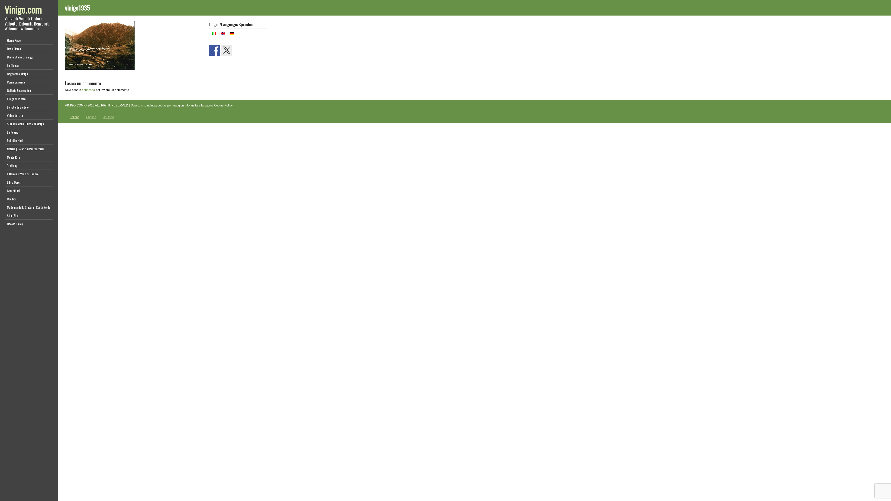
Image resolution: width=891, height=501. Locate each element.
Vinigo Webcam (16, 98)
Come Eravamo (16, 82)
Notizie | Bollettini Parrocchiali (25, 148)
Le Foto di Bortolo (18, 107)
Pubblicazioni (15, 140)
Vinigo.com (23, 9)
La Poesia (12, 132)
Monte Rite (13, 157)
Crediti (11, 198)
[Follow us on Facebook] (214, 50)
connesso (88, 90)
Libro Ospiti (14, 182)
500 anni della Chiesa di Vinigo (25, 123)
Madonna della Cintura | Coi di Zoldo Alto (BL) (28, 211)
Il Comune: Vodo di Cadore (23, 173)
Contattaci (13, 190)
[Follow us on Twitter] (226, 50)
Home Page (14, 40)
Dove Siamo (14, 48)
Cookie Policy (15, 223)
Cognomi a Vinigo (17, 73)
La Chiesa (13, 65)
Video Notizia (15, 115)
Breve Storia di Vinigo (20, 57)
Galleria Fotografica (19, 90)
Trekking (12, 165)
